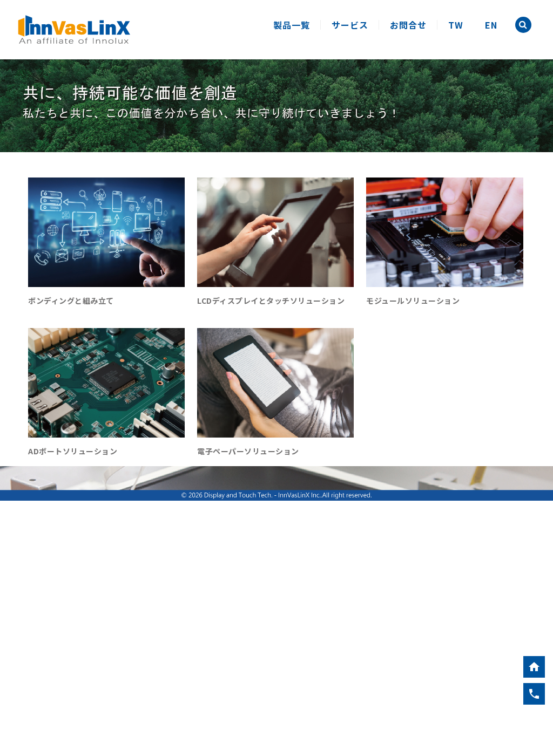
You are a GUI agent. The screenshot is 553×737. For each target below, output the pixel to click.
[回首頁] (534, 667)
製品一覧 (291, 24)
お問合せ (408, 24)
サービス (350, 24)
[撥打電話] (534, 694)
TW (455, 24)
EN (491, 24)
